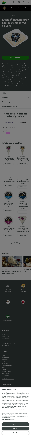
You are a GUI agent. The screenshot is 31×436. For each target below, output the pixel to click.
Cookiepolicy (11, 407)
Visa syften (15, 432)
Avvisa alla (15, 428)
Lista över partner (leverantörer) (8, 419)
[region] (15, 411)
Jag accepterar (15, 424)
